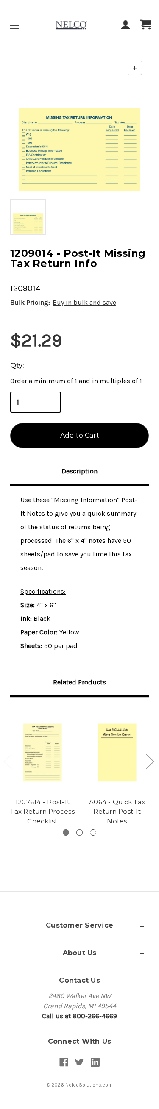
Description (79, 471)
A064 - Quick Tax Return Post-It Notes (117, 811)
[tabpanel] (42, 768)
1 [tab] (66, 832)
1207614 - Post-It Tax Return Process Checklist (42, 811)
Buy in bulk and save (84, 302)
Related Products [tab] (79, 682)
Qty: (17, 365)
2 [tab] (79, 832)
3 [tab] (93, 832)
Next (149, 761)
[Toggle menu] (21, 25)
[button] (79, 925)
